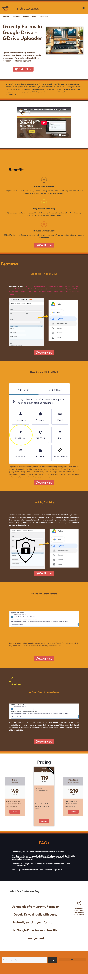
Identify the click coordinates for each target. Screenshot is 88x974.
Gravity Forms (26, 52)
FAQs (34, 16)
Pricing (26, 16)
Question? (44, 16)
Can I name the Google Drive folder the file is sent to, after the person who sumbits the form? (41, 864)
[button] (83, 8)
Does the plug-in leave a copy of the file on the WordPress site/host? (38, 852)
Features (16, 16)
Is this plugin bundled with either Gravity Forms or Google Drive (37, 870)
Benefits (6, 16)
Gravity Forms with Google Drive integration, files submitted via (55, 289)
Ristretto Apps (28, 8)
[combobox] (24, 960)
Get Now (14, 812)
